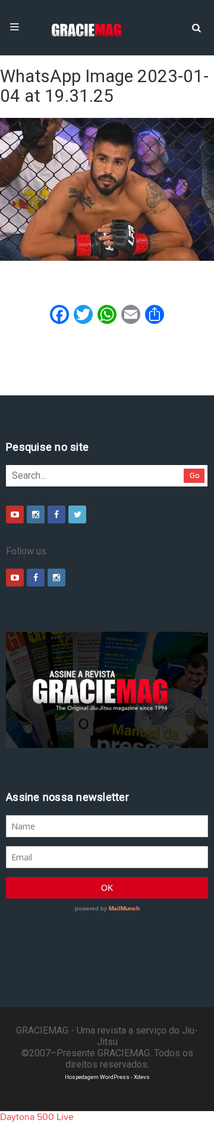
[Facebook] (56, 514)
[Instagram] (36, 514)
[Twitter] (77, 514)
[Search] (196, 27)
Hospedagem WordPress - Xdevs (107, 1077)
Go (195, 475)
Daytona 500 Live (37, 1117)
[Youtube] (15, 514)
